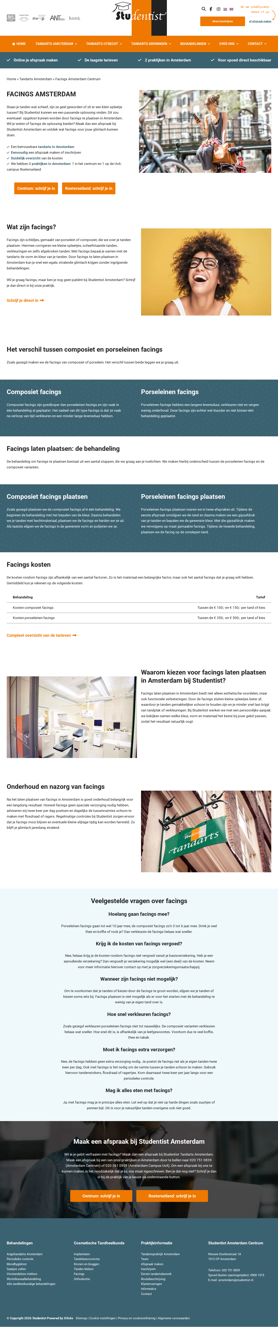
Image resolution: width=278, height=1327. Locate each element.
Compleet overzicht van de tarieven (39, 635)
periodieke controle (139, 1078)
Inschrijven (148, 1269)
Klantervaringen (151, 1284)
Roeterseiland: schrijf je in (88, 188)
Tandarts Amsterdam (54, 44)
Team (145, 1259)
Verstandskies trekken (22, 1274)
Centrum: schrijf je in (36, 188)
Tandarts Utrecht (102, 44)
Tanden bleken (83, 1269)
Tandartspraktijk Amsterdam (160, 1254)
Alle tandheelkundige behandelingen (31, 1284)
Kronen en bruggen (86, 1264)
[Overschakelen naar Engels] (231, 9)
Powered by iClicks (60, 1318)
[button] (203, 9)
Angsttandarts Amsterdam (25, 1254)
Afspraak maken (152, 1264)
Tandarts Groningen (149, 44)
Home (21, 44)
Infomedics (148, 1289)
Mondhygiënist (17, 1264)
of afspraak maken (260, 21)
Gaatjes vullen (16, 1269)
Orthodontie (82, 1279)
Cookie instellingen (102, 1318)
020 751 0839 (201, 1160)
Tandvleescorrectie (87, 1259)
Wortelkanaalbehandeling (24, 1279)
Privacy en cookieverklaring (136, 1318)
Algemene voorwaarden (174, 1318)
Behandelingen (193, 44)
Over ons (227, 44)
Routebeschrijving (153, 1279)
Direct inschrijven (222, 21)
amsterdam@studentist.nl (235, 1280)
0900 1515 (257, 1275)
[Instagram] (218, 9)
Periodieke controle (20, 1259)
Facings (79, 1274)
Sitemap (81, 1318)
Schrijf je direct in (22, 300)
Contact (255, 44)
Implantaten (82, 1254)
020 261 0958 (116, 1166)
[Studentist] (139, 18)
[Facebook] (211, 9)
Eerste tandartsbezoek (156, 1274)
